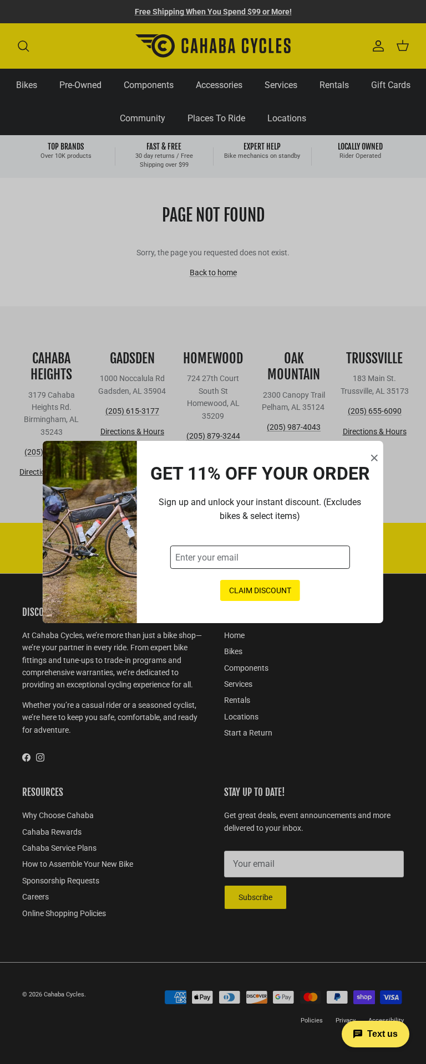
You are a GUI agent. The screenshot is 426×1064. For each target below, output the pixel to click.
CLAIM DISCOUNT (260, 590)
